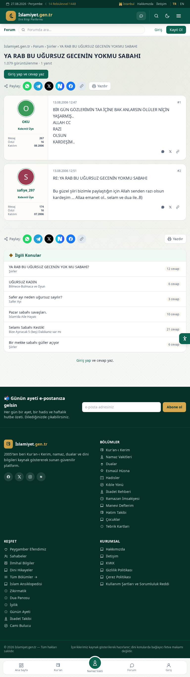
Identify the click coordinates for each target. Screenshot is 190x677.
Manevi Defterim (120, 505)
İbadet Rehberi (118, 491)
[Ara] (156, 16)
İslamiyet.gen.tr (17, 46)
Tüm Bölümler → (23, 577)
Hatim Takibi (116, 512)
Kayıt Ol (176, 29)
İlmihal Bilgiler (22, 563)
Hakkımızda (145, 4)
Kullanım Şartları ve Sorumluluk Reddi (137, 583)
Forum (9, 29)
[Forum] (141, 16)
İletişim (161, 4)
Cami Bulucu (20, 625)
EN (182, 4)
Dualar (111, 463)
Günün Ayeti (20, 611)
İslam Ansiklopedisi (26, 583)
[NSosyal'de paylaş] (59, 86)
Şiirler (52, 46)
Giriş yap (83, 360)
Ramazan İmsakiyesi (123, 498)
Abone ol (174, 407)
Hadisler (113, 477)
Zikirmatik (18, 590)
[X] (19, 476)
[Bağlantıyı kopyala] (81, 86)
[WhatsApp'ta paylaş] (27, 86)
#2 (179, 171)
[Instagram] (30, 476)
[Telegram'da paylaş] (38, 86)
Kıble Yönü (114, 484)
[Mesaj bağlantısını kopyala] (177, 151)
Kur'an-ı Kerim (118, 450)
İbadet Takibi (20, 618)
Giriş (158, 29)
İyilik (14, 604)
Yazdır (102, 86)
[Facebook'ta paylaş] (70, 86)
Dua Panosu (20, 597)
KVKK (110, 563)
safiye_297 (26, 190)
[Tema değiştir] (167, 16)
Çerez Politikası (118, 577)
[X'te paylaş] (49, 86)
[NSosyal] (41, 476)
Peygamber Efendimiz (28, 549)
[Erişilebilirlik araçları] (184, 338)
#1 (179, 102)
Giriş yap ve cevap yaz (26, 74)
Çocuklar (113, 519)
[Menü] (178, 15)
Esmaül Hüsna (118, 470)
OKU (26, 121)
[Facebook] (8, 476)
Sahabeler (18, 556)
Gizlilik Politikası (119, 570)
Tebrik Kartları (117, 526)
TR (174, 4)
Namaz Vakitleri (119, 456)
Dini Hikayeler (21, 570)
